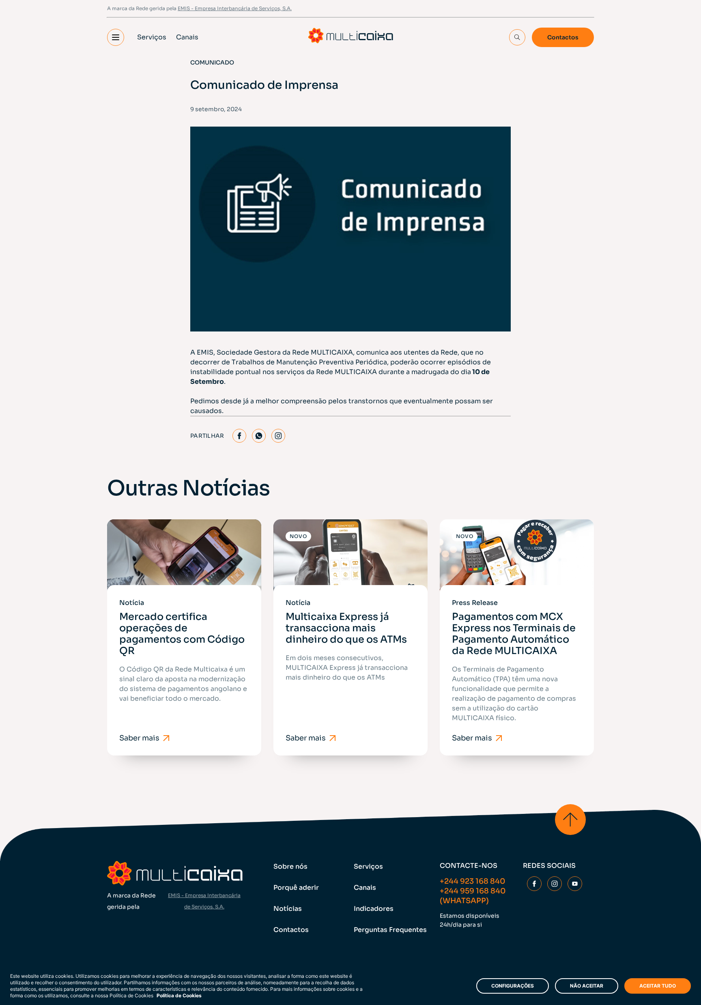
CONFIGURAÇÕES (512, 986)
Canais (187, 37)
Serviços (151, 37)
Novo (298, 536)
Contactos (562, 37)
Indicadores (374, 908)
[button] (115, 37)
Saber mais (139, 738)
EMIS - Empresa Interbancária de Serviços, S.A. (235, 8)
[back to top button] (570, 819)
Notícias (287, 908)
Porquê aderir (296, 887)
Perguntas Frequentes (390, 929)
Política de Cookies (179, 995)
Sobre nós (290, 866)
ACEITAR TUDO (657, 986)
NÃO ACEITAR (586, 986)
